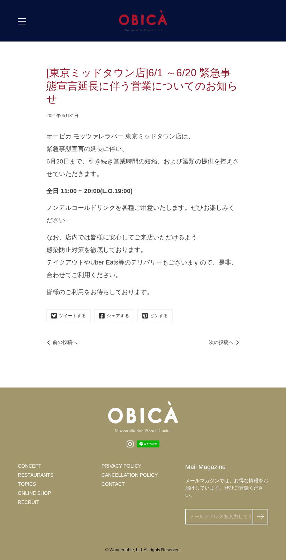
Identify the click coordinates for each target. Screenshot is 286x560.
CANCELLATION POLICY (129, 475)
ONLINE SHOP (34, 493)
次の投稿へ (221, 342)
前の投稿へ (65, 342)
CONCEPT (30, 466)
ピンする (159, 315)
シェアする (118, 315)
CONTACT (113, 484)
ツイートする (72, 315)
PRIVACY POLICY (121, 466)
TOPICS (27, 484)
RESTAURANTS (35, 475)
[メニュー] (22, 21)
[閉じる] (274, 509)
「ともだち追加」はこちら (209, 546)
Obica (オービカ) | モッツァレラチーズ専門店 (143, 21)
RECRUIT (28, 502)
